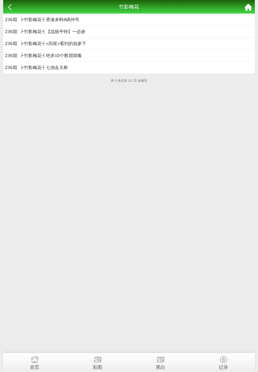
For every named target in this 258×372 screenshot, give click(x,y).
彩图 (97, 367)
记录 (223, 367)
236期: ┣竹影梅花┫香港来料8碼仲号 (42, 19)
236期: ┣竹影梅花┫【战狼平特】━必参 (45, 31)
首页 (34, 367)
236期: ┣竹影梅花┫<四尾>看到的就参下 (45, 43)
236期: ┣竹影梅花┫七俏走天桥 (36, 67)
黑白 (160, 367)
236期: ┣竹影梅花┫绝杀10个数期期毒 (43, 55)
